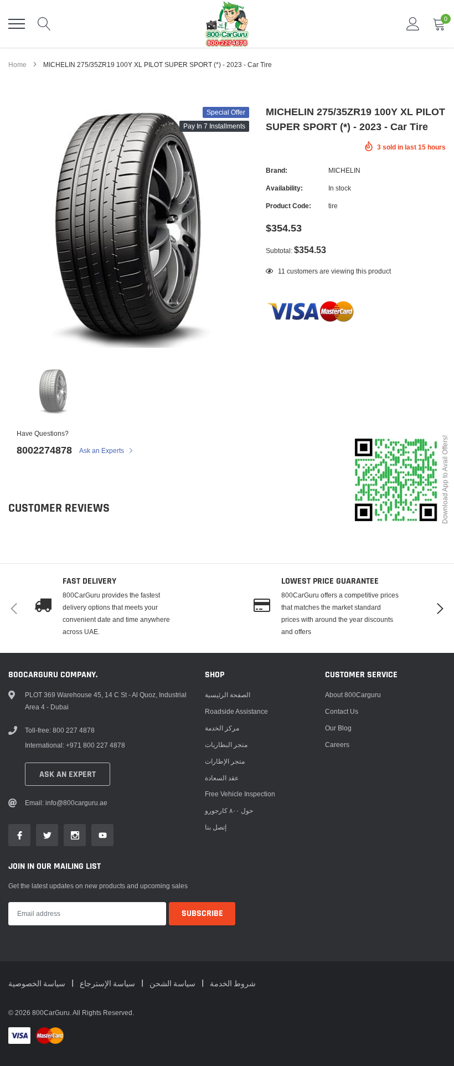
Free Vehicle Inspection (240, 794)
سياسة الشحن (173, 984)
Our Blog (338, 728)
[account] (413, 23)
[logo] (227, 24)
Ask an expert (67, 774)
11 (281, 271)
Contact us (341, 711)
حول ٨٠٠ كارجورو (229, 810)
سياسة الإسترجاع (108, 984)
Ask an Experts (102, 450)
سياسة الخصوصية (37, 984)
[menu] (16, 24)
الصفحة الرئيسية (227, 695)
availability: (284, 188)
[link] (53, 391)
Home (17, 64)
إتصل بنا (215, 827)
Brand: (276, 170)
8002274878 (44, 450)
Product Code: (288, 206)
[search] (44, 24)
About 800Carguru (353, 695)
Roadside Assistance (236, 711)
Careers (337, 744)
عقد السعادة (222, 778)
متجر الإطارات (225, 761)
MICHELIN (344, 170)
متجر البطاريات (226, 744)
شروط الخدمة (233, 984)
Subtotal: (279, 250)
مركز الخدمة (222, 728)
